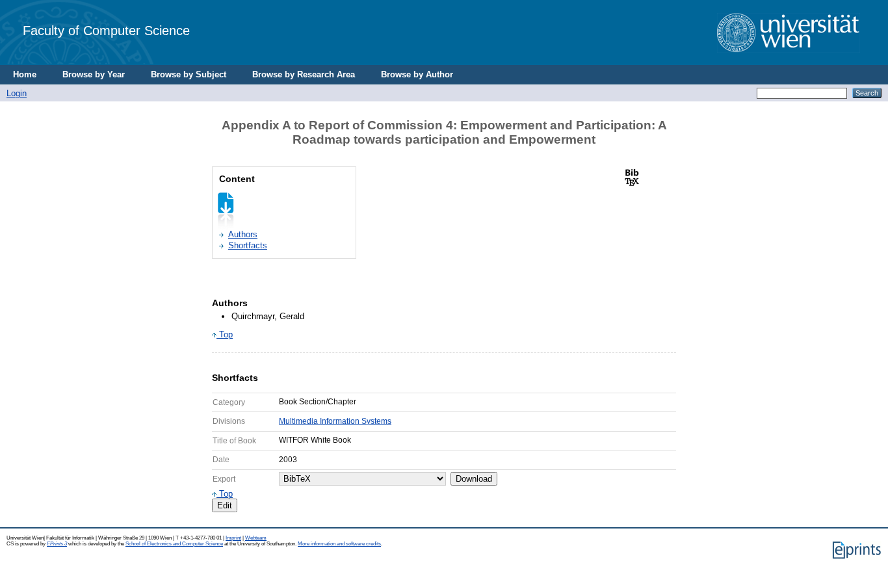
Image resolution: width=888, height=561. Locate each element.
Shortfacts (247, 245)
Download (474, 479)
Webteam (256, 538)
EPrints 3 (57, 544)
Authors (242, 234)
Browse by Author (417, 74)
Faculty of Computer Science (106, 30)
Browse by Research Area (303, 74)
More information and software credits (339, 544)
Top (224, 334)
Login (17, 93)
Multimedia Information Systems (335, 421)
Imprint (233, 538)
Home (24, 74)
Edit (224, 505)
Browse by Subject (188, 74)
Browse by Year (93, 74)
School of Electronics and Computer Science (174, 544)
